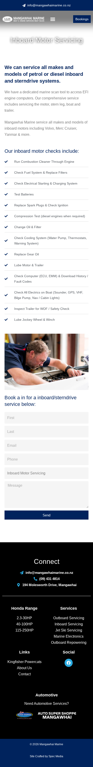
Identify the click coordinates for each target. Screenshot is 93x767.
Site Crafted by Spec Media (46, 756)
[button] (53, 19)
